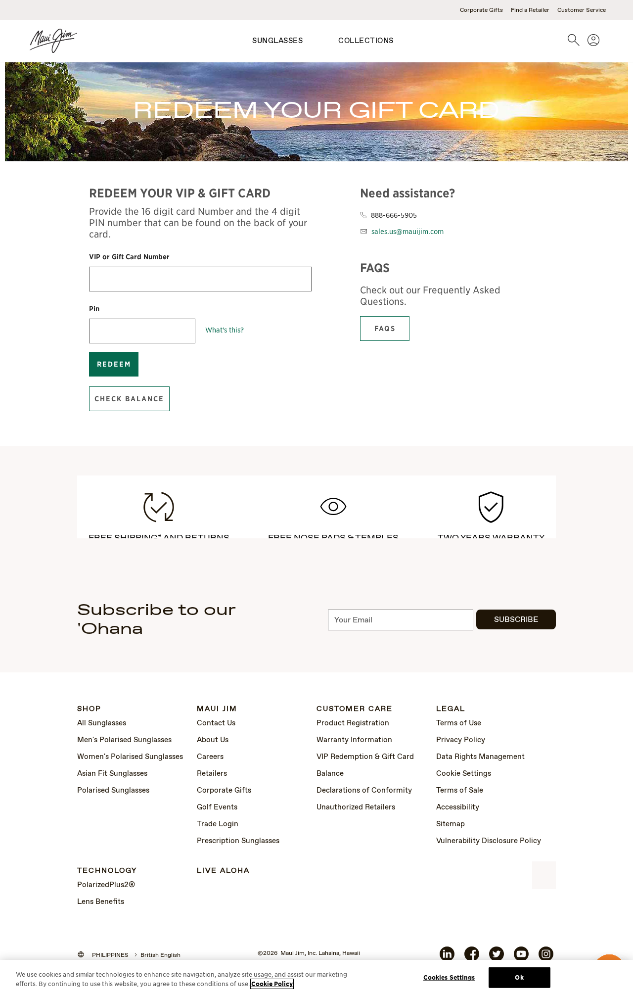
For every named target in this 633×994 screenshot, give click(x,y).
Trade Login (217, 824)
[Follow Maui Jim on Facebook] (471, 958)
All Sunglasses (101, 723)
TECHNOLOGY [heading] (107, 871)
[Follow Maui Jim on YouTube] (521, 958)
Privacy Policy (460, 740)
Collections (366, 41)
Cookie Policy (272, 984)
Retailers (212, 774)
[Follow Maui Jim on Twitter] (496, 958)
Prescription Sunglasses (238, 841)
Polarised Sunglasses (113, 791)
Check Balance (129, 398)
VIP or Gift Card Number (129, 256)
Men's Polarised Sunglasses (124, 740)
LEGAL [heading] (450, 709)
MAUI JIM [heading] (217, 709)
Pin (94, 308)
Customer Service (581, 10)
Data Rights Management (480, 757)
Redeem (114, 364)
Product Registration (352, 723)
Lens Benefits (100, 902)
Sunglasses (277, 41)
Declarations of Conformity (364, 791)
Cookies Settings (449, 977)
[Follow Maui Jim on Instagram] (546, 958)
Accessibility (457, 807)
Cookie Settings (463, 774)
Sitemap (450, 824)
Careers (210, 757)
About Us (212, 740)
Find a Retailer (530, 10)
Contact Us (216, 723)
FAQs (385, 328)
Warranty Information (354, 740)
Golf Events (217, 807)
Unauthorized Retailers (355, 807)
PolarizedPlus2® (106, 885)
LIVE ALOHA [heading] (223, 871)
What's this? (224, 329)
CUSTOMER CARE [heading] (354, 709)
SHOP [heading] (89, 709)
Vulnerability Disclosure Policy (488, 841)
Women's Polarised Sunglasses (130, 757)
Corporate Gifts (481, 10)
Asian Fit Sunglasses (112, 774)
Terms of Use (458, 723)
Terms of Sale (459, 791)
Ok (519, 977)
